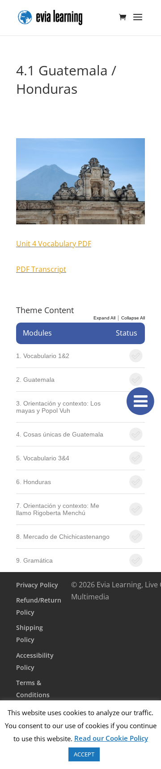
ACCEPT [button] (84, 754)
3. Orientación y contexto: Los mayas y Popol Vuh (58, 407)
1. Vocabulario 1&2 (42, 355)
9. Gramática (34, 560)
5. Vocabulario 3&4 (42, 458)
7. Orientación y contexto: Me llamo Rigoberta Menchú (57, 509)
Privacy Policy (37, 585)
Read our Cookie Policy (111, 738)
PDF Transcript (41, 269)
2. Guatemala (35, 379)
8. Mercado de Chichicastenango (63, 536)
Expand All (104, 317)
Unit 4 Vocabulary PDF (53, 244)
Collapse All (133, 317)
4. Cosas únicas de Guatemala (59, 434)
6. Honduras (33, 481)
